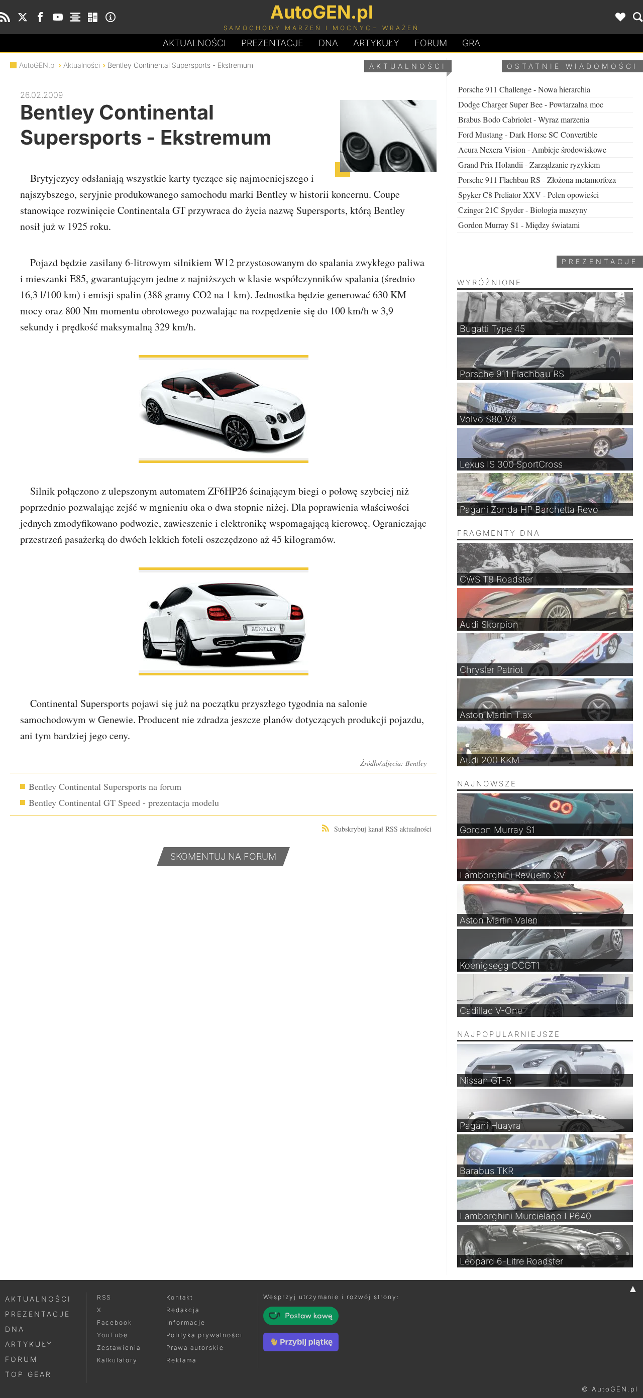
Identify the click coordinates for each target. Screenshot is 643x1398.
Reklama (181, 1360)
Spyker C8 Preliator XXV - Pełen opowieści (528, 194)
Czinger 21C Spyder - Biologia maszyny (522, 209)
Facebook (114, 1322)
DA (328, 43)
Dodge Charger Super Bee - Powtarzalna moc (530, 104)
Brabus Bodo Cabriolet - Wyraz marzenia (523, 119)
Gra (471, 43)
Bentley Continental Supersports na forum (105, 786)
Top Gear (28, 1374)
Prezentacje (272, 43)
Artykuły (376, 43)
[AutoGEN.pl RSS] (5, 17)
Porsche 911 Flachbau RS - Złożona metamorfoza (537, 179)
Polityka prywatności (204, 1335)
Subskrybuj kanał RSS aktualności (383, 829)
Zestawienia (119, 1347)
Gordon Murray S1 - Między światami (519, 224)
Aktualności (194, 43)
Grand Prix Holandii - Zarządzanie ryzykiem (529, 164)
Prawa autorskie (195, 1347)
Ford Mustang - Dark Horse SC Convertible (527, 134)
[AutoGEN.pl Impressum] (110, 17)
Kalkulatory (117, 1360)
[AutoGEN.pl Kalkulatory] (93, 17)
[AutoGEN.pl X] (23, 17)
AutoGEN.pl (37, 65)
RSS (104, 1297)
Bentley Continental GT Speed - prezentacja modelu (124, 802)
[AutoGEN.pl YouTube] (58, 17)
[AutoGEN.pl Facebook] (40, 17)
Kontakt (179, 1297)
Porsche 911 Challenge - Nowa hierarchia (524, 89)
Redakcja (182, 1310)
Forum (430, 43)
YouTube (112, 1335)
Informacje (185, 1322)
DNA (15, 1329)
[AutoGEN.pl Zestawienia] (75, 17)
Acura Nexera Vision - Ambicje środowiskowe (532, 149)
